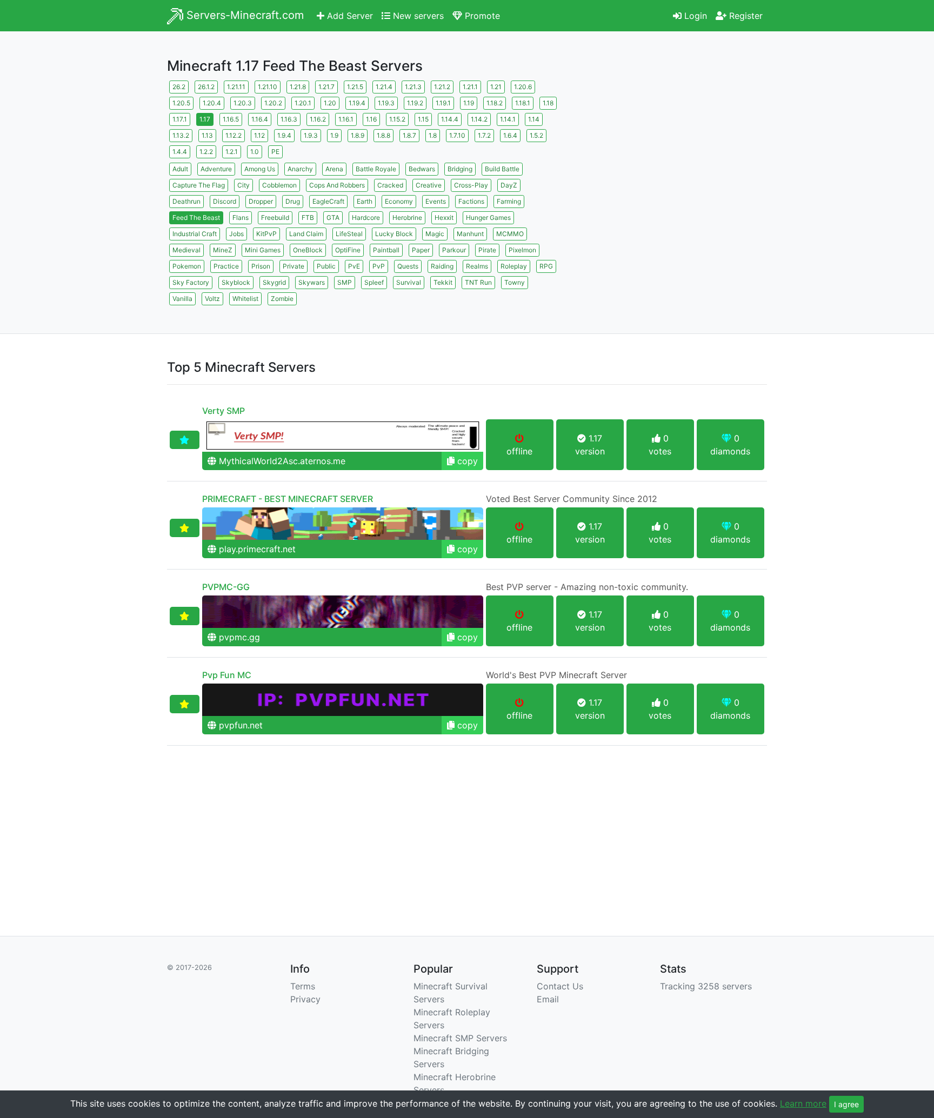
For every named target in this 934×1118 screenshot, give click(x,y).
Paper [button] (421, 250)
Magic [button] (434, 234)
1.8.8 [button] (383, 135)
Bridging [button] (460, 169)
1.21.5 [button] (355, 87)
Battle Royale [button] (376, 169)
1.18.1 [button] (522, 103)
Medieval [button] (186, 250)
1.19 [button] (468, 103)
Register (744, 15)
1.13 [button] (207, 135)
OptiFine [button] (348, 250)
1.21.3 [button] (413, 87)
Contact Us (560, 986)
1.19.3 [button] (386, 103)
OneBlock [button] (308, 250)
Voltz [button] (212, 298)
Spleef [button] (374, 282)
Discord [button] (224, 201)
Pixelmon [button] (522, 250)
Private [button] (293, 266)
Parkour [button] (454, 250)
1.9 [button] (334, 135)
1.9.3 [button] (311, 135)
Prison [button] (260, 266)
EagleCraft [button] (328, 201)
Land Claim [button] (306, 234)
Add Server (348, 15)
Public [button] (326, 266)
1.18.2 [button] (494, 103)
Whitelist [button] (245, 298)
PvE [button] (354, 266)
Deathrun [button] (186, 201)
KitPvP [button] (266, 234)
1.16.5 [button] (231, 119)
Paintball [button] (386, 250)
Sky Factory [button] (190, 282)
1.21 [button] (496, 87)
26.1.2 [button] (206, 87)
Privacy (305, 999)
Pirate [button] (487, 250)
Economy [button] (399, 201)
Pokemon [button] (186, 266)
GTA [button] (332, 217)
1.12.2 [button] (233, 135)
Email (548, 999)
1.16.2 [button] (318, 119)
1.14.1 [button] (508, 119)
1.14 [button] (533, 119)
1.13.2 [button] (180, 135)
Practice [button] (226, 266)
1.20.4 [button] (212, 103)
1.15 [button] (423, 119)
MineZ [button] (222, 250)
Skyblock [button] (236, 282)
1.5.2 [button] (536, 135)
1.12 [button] (259, 135)
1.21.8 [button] (298, 87)
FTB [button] (308, 217)
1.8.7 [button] (409, 135)
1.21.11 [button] (236, 87)
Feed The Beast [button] (196, 217)
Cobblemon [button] (279, 185)
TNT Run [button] (478, 282)
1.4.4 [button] (179, 152)
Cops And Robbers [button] (337, 185)
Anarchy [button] (300, 169)
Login (694, 15)
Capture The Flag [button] (198, 185)
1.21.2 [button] (442, 87)
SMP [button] (344, 282)
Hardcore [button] (366, 217)
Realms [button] (477, 266)
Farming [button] (509, 201)
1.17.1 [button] (179, 119)
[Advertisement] (672, 154)
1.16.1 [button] (345, 119)
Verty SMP (223, 410)
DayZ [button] (509, 185)
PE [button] (275, 152)
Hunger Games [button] (488, 217)
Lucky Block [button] (394, 234)
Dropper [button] (261, 201)
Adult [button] (180, 169)
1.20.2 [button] (273, 103)
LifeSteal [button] (349, 234)
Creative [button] (429, 185)
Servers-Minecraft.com (243, 15)
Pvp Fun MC (226, 675)
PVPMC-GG (226, 586)
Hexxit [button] (444, 217)
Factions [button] (471, 201)
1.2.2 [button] (206, 152)
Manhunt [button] (470, 234)
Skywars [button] (311, 282)
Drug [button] (292, 201)
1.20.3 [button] (243, 103)
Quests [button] (407, 266)
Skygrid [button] (274, 282)
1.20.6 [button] (523, 87)
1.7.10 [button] (457, 135)
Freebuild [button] (275, 217)
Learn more (803, 1103)
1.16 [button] (371, 119)
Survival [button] (408, 282)
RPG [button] (546, 266)
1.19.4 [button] (357, 103)
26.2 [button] (178, 87)
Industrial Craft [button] (194, 234)
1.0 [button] (254, 152)
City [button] (243, 185)
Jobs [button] (236, 234)
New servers (417, 15)
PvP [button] (378, 266)
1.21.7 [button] (326, 87)
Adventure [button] (216, 169)
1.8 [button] (433, 135)
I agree (846, 1104)
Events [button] (435, 201)
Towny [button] (514, 282)
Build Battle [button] (502, 169)
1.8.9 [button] (357, 135)
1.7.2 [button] (484, 135)
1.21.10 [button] (267, 87)
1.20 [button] (330, 103)
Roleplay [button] (514, 266)
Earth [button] (364, 201)
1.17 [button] (204, 119)
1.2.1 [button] (231, 152)
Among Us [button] (259, 169)
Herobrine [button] (407, 217)
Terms (302, 986)
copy (466, 461)
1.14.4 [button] (449, 119)
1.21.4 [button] (384, 87)
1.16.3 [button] (289, 119)
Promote (481, 15)
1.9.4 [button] (284, 135)
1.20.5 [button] (181, 103)
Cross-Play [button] (471, 185)
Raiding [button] (442, 266)
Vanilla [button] (182, 298)
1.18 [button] (548, 103)
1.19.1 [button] (443, 103)
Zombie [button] (282, 298)
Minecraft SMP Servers (460, 1038)
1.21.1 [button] (470, 87)
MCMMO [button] (510, 234)
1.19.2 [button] (415, 103)
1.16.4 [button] (259, 119)
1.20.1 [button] (303, 103)
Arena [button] (334, 169)
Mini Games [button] (263, 250)
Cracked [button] (390, 185)
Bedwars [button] (422, 169)
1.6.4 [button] (510, 135)
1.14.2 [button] (479, 119)
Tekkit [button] (442, 282)
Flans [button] (240, 217)
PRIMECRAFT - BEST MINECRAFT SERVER (287, 498)
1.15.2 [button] (397, 119)
